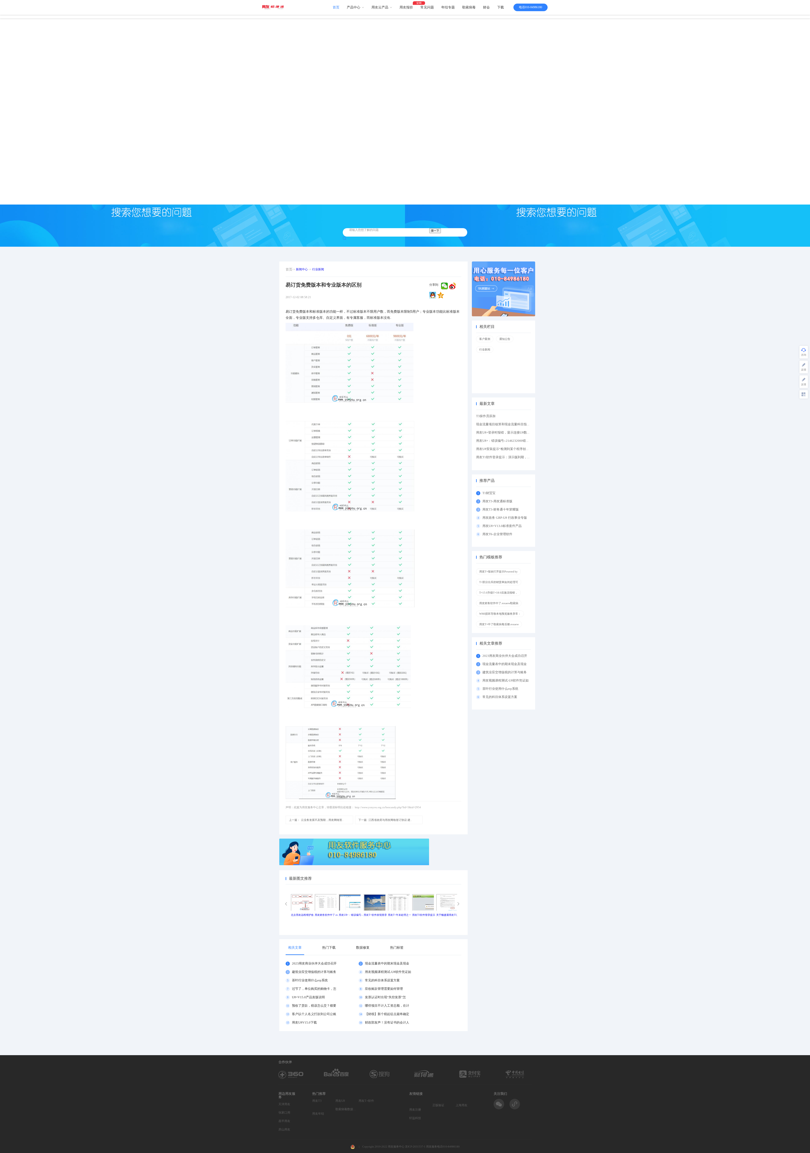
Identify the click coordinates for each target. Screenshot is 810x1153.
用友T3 (316, 1100)
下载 (500, 7)
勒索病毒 (469, 7)
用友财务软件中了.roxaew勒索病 (498, 603)
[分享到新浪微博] (452, 286)
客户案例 (484, 339)
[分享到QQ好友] (432, 295)
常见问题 (427, 7)
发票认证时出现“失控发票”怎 (385, 997)
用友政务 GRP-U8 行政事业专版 (504, 517)
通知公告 (504, 339)
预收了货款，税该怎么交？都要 (314, 1005)
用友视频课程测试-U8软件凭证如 (388, 972)
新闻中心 (302, 269)
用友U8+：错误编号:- (351, 914)
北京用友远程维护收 (302, 914)
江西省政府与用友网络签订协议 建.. (385, 820)
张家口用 (284, 1112)
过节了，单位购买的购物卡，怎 (314, 988)
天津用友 (284, 1104)
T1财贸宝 (488, 493)
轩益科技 (415, 1118)
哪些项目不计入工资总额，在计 (387, 1005)
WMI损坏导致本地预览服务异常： (500, 613)
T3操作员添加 (485, 416)
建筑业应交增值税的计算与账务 (314, 972)
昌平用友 (284, 1121)
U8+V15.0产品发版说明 (308, 997)
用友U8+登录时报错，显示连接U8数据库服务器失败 (512, 432)
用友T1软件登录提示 (423, 914)
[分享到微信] (444, 286)
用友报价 (406, 7)
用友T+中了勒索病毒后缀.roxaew (499, 624)
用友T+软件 (366, 1100)
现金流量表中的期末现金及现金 (387, 963)
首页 (336, 7)
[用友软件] (274, 7)
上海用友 (461, 1105)
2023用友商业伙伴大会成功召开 (314, 963)
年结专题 (448, 7)
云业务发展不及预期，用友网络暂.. (316, 820)
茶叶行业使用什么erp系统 (310, 980)
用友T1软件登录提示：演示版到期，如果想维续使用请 (514, 457)
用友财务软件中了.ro (326, 914)
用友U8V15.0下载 (304, 1022)
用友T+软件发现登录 (375, 914)
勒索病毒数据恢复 (345, 1109)
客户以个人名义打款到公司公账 (314, 1014)
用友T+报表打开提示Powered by (498, 571)
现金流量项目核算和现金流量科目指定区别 (506, 424)
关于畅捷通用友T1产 (447, 914)
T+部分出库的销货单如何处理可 (498, 582)
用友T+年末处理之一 (399, 914)
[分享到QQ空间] (440, 295)
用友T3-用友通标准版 (497, 501)
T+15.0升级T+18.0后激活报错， (498, 592)
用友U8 (340, 1100)
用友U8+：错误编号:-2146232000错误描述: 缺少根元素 (514, 440)
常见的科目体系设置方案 (382, 980)
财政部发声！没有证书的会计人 (387, 1022)
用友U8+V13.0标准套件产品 (502, 526)
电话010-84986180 (530, 7)
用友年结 (318, 1113)
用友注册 (415, 1109)
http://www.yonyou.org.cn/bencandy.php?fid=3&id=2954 (388, 807)
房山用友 (284, 1129)
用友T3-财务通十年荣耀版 (501, 509)
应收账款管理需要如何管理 (384, 988)
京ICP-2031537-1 (415, 1146)
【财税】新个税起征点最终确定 (387, 1014)
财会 (486, 7)
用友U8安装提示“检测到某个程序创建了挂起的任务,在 (514, 449)
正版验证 (438, 1105)
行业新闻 (318, 269)
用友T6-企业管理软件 (497, 534)
